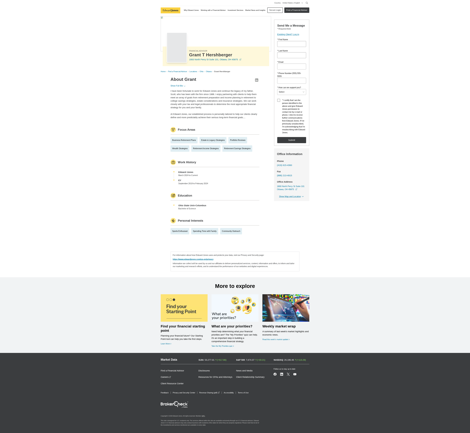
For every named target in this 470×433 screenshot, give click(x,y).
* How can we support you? (289, 87)
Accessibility (229, 393)
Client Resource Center (172, 383)
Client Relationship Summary (250, 377)
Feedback (165, 393)
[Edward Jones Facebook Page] (275, 374)
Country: (277, 3)
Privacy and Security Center (184, 393)
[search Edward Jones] (306, 2)
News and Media (244, 370)
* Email (280, 62)
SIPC (203, 416)
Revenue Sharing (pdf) (209, 393)
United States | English (291, 3)
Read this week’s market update (275, 339)
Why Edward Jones (191, 10)
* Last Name (282, 51)
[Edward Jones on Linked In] (281, 374)
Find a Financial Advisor (296, 10)
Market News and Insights (255, 10)
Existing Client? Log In (288, 34)
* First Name (282, 39)
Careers (166, 377)
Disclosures (204, 370)
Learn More (166, 344)
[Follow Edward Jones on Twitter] (288, 374)
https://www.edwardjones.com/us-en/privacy (193, 259)
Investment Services (235, 10)
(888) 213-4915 (284, 175)
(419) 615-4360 (284, 165)
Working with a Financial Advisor (213, 10)
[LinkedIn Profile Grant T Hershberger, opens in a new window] (256, 80)
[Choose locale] (302, 3)
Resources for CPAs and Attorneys (215, 377)
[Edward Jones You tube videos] (294, 374)
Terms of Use (243, 393)
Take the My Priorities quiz (223, 346)
